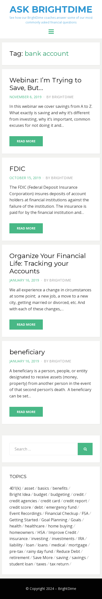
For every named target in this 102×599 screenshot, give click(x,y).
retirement (19, 557)
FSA (85, 513)
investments (63, 538)
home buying (60, 526)
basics (43, 488)
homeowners (21, 532)
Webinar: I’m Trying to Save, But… (45, 84)
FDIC (17, 169)
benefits (60, 488)
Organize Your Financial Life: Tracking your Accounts (47, 263)
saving (62, 557)
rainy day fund (39, 551)
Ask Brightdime (51, 9)
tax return (59, 564)
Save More (43, 557)
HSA (41, 532)
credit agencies (23, 501)
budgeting (60, 494)
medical (58, 545)
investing (39, 538)
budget (40, 494)
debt (38, 507)
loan (30, 545)
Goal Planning (54, 520)
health (15, 526)
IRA (81, 538)
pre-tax (16, 551)
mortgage (78, 545)
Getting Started (23, 520)
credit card (50, 501)
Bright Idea (19, 494)
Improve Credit (62, 532)
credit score (20, 507)
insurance (18, 538)
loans (43, 545)
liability (16, 545)
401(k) (15, 488)
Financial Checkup (61, 513)
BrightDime (63, 96)
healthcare (35, 526)
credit (78, 494)
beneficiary (27, 352)
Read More (26, 141)
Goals (76, 520)
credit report (75, 501)
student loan (21, 564)
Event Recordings (25, 513)
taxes (41, 564)
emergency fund (61, 507)
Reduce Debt (68, 551)
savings (79, 557)
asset (29, 488)
